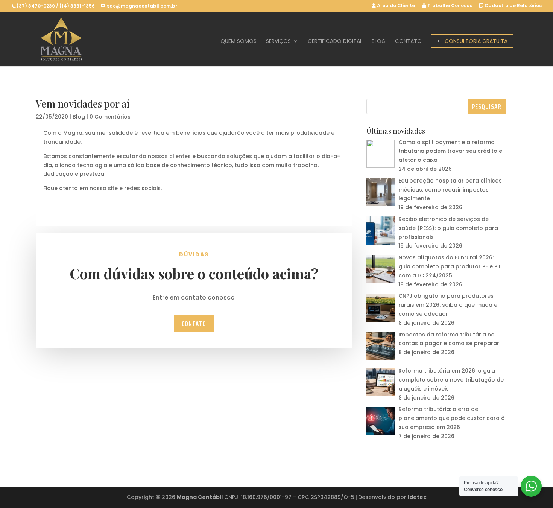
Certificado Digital (335, 41)
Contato (408, 41)
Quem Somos (238, 41)
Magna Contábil (200, 497)
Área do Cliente (395, 6)
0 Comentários (110, 116)
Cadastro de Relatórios (512, 6)
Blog (379, 41)
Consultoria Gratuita (476, 41)
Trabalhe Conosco (449, 6)
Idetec (417, 497)
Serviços (278, 41)
